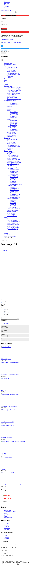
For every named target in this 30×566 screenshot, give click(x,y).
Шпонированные (11, 126)
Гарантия (6, 526)
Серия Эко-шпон (14, 169)
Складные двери (11, 133)
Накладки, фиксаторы (13, 73)
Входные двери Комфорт (14, 88)
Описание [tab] (6, 323)
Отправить (3, 28)
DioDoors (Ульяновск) (13, 210)
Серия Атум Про (14, 188)
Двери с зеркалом (12, 91)
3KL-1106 (3, 390)
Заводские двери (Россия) (14, 162)
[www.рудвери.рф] (6, 10)
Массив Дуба (13, 125)
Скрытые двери (11, 135)
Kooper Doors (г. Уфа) (13, 164)
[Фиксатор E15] (7, 495)
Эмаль (8, 110)
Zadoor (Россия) (11, 211)
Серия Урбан (13, 193)
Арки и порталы (11, 136)
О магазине (7, 2)
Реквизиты (7, 528)
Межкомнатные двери (10, 64)
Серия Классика (14, 104)
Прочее (9, 77)
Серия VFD (13, 116)
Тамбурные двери (12, 97)
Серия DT (13, 201)
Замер (5, 535)
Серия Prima (13, 180)
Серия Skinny (14, 112)
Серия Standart (14, 127)
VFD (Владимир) (11, 185)
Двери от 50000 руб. (12, 223)
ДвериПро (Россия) (12, 156)
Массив (9, 119)
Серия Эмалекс (14, 190)
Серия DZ (13, 203)
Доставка (6, 3)
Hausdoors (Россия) (12, 216)
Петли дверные (11, 70)
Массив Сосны (14, 122)
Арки (5, 513)
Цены (5, 80)
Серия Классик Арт (15, 194)
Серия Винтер (14, 195)
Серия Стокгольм (15, 197)
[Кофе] (5, 250)
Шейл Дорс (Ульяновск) (13, 208)
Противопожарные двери (14, 99)
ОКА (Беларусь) (11, 213)
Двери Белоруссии (12, 214)
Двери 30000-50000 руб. (13, 221)
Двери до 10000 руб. (12, 226)
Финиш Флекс (11, 132)
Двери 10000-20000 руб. (13, 227)
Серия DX (13, 206)
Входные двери (8, 63)
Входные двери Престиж (14, 90)
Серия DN (13, 204)
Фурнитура (7, 66)
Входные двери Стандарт (14, 87)
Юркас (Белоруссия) (12, 198)
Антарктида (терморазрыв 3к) (9, 406)
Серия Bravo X (14, 177)
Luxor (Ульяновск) (12, 158)
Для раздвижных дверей (13, 74)
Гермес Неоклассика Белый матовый (11, 484)
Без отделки (13, 120)
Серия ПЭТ (13, 178)
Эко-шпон (10, 101)
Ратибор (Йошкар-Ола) (13, 159)
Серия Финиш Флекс (16, 184)
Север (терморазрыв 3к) (7, 422)
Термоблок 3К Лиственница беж (9, 374)
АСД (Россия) (10, 154)
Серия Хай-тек (14, 103)
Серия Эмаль (13, 172)
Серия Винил (14, 171)
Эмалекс (9, 106)
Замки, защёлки (11, 71)
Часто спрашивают (9, 81)
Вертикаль (3, 469)
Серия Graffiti (14, 114)
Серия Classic (14, 130)
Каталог (3, 53)
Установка (6, 6)
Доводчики (10, 76)
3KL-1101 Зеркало (6, 359)
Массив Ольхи (14, 123)
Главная (6, 84)
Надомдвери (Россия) (13, 161)
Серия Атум (13, 187)
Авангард (3, 453)
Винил (9, 109)
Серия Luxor (13, 117)
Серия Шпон (13, 182)
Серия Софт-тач (14, 174)
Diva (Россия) (10, 165)
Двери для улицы (11, 94)
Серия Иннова (14, 191)
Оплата (6, 5)
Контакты (6, 7)
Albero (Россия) (11, 168)
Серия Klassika (14, 113)
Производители (8, 79)
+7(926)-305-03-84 (7, 39)
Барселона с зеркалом (6, 437)
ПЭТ (8, 107)
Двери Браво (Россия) (13, 155)
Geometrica (13, 200)
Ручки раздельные (12, 67)
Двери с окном (11, 96)
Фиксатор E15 (8, 498)
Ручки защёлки (11, 68)
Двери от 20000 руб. (12, 229)
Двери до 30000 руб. (12, 220)
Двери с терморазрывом (13, 93)
